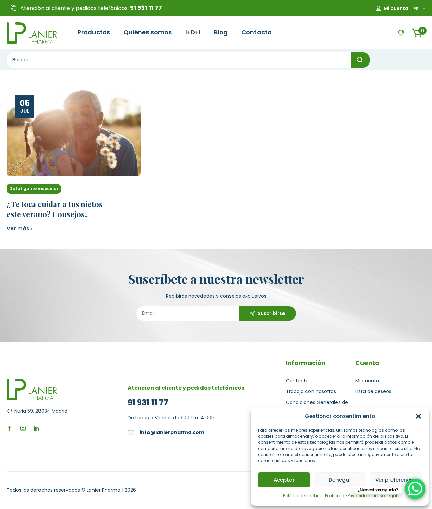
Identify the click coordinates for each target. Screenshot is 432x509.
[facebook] (9, 427)
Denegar (340, 479)
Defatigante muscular (33, 189)
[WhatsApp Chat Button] (415, 489)
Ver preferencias (396, 479)
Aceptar (284, 479)
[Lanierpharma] (32, 32)
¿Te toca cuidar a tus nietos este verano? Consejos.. (54, 209)
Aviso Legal (385, 496)
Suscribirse (271, 313)
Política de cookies (302, 496)
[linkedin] (36, 427)
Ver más (18, 228)
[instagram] (23, 427)
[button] (418, 416)
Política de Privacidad (347, 496)
